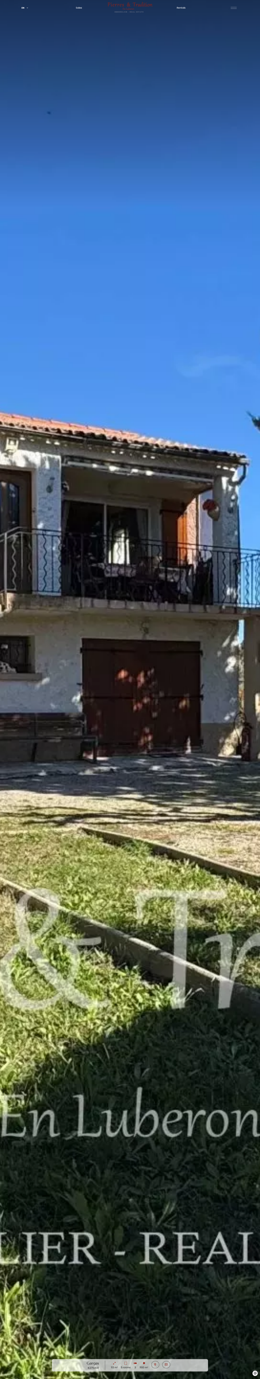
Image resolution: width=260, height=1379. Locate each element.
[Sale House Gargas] (130, 689)
